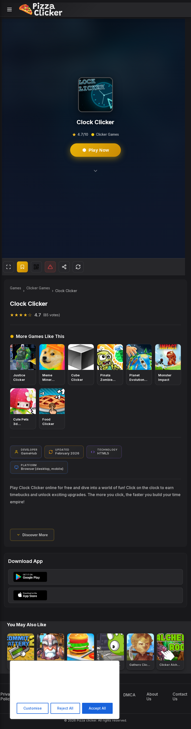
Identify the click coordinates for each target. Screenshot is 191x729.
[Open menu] (9, 9)
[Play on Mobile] (36, 266)
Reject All (65, 708)
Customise (32, 708)
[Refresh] (78, 266)
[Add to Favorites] (22, 266)
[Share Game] (64, 266)
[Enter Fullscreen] (8, 266)
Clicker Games (38, 288)
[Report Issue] (50, 266)
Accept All (97, 708)
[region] (64, 690)
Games (15, 288)
